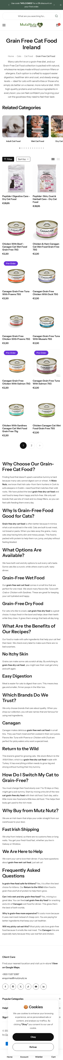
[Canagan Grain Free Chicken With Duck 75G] (47, 274)
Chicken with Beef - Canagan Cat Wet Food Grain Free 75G (14, 246)
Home (11, 56)
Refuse (33, 1047)
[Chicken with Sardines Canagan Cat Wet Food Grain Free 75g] (16, 408)
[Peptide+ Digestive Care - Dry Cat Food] (16, 179)
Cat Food (28, 56)
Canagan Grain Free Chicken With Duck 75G (45, 293)
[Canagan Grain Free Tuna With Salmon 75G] (47, 363)
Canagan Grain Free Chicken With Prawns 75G (16, 337)
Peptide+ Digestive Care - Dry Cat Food (16, 198)
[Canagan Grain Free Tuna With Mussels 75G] (47, 318)
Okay (33, 1036)
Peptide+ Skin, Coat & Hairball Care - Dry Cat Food (45, 199)
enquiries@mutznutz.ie (14, 978)
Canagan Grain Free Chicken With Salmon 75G (16, 382)
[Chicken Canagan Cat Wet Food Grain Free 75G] (47, 408)
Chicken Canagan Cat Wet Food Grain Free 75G (47, 427)
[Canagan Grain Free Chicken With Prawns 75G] (16, 318)
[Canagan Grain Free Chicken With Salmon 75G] (16, 363)
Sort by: (22, 159)
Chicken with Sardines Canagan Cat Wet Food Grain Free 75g (14, 428)
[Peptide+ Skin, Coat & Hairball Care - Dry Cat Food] (47, 179)
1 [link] (23, 445)
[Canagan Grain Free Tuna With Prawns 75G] (16, 274)
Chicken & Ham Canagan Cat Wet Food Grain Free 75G (46, 246)
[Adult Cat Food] (13, 126)
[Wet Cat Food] (38, 126)
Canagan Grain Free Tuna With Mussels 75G (46, 337)
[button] (9, 5)
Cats (19, 56)
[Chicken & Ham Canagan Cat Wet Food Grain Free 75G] (47, 226)
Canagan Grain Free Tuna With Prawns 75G (15, 293)
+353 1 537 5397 (10, 974)
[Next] (39, 445)
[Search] (56, 16)
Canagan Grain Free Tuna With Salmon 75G (46, 382)
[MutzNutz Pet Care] (31, 25)
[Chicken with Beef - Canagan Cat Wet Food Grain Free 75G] (16, 226)
